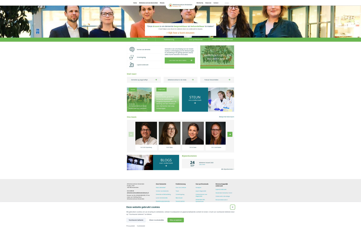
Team (177, 191)
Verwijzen (198, 187)
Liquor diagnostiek (201, 191)
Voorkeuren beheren (136, 220)
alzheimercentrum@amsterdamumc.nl (138, 192)
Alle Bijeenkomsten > (227, 169)
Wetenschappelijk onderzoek (222, 39)
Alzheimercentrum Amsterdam (148, 3)
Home (135, 3)
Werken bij (200, 3)
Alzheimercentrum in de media (177, 80)
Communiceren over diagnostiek (201, 195)
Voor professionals (196, 39)
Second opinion (180, 201)
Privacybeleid (130, 226)
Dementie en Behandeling (163, 194)
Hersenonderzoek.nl (221, 200)
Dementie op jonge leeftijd (139, 80)
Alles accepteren (176, 220)
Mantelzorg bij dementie (163, 201)
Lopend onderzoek (221, 189)
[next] (229, 134)
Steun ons (208, 3)
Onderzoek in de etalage (223, 196)
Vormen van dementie (162, 191)
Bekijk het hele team (226, 117)
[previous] (131, 134)
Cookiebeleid (141, 226)
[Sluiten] (233, 207)
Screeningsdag (180, 194)
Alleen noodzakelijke (156, 220)
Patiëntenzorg (169, 39)
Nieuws (162, 3)
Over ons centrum (181, 187)
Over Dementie (142, 39)
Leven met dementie (162, 198)
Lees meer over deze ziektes (177, 60)
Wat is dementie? (161, 187)
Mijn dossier (179, 198)
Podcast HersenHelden (211, 80)
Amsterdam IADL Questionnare (200, 200)
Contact (215, 3)
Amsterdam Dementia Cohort (224, 193)
